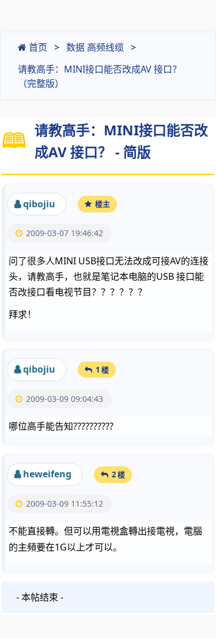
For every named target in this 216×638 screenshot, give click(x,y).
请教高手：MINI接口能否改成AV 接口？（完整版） (99, 76)
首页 (36, 47)
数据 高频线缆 (95, 47)
